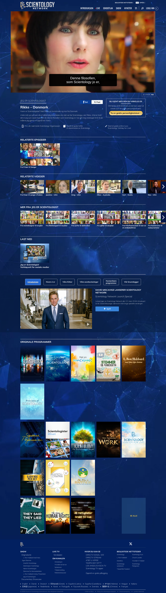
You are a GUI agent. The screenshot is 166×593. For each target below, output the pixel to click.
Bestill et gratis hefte (78, 127)
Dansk (34, 586)
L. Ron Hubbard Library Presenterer (34, 574)
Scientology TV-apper (94, 568)
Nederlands (45, 588)
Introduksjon (58, 562)
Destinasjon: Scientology (31, 566)
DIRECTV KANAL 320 (95, 555)
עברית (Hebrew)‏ (111, 586)
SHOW (118, 8)
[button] (2, 186)
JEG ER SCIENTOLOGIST (33, 100)
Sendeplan (58, 555)
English (25, 586)
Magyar (125, 586)
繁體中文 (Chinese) (110, 588)
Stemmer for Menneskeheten (32, 571)
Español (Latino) (74, 586)
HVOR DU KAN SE (92, 552)
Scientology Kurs (137, 555)
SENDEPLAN (108, 8)
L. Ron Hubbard (122, 558)
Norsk (55, 588)
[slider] (88, 90)
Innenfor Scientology (29, 563)
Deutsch (43, 586)
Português (66, 588)
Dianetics (120, 561)
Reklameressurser (60, 573)
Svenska (95, 588)
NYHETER (128, 8)
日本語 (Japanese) (29, 588)
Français (124, 588)
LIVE (98, 8)
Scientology (120, 555)
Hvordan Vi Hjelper (138, 561)
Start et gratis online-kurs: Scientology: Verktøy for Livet (119, 127)
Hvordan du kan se (61, 564)
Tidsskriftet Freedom (123, 569)
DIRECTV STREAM (93, 558)
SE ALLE (133, 516)
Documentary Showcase (31, 579)
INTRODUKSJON (86, 8)
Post (98, 102)
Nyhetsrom (58, 567)
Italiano (134, 586)
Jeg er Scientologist (29, 577)
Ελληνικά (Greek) (58, 586)
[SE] (32, 402)
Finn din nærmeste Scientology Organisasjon (42, 126)
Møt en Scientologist (29, 569)
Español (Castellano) (93, 586)
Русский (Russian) (80, 588)
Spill (109, 309)
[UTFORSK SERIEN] (32, 363)
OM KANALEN (59, 558)
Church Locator (137, 558)
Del (86, 102)
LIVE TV (56, 552)
